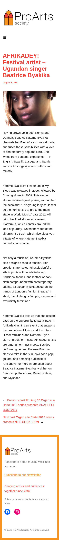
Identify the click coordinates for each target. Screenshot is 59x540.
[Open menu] (5, 37)
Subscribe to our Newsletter (22, 475)
